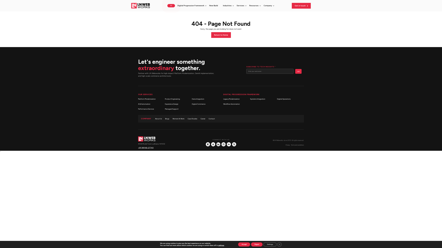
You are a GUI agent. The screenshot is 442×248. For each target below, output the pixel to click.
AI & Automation (144, 104)
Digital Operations (284, 99)
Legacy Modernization (231, 99)
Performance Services (146, 109)
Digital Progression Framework (190, 5)
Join (298, 71)
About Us (158, 119)
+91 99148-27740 (146, 148)
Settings (270, 244)
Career (203, 119)
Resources (254, 5)
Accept (244, 244)
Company (268, 5)
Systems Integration (257, 99)
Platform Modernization (147, 99)
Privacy (288, 145)
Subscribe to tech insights (260, 67)
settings (221, 245)
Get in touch (300, 6)
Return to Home (221, 35)
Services (240, 5)
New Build (213, 5)
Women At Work (178, 119)
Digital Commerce (198, 104)
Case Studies (192, 119)
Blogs (167, 119)
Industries (227, 5)
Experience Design (171, 104)
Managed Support (172, 109)
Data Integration (198, 99)
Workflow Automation (231, 104)
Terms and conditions (297, 145)
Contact (212, 119)
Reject (256, 244)
